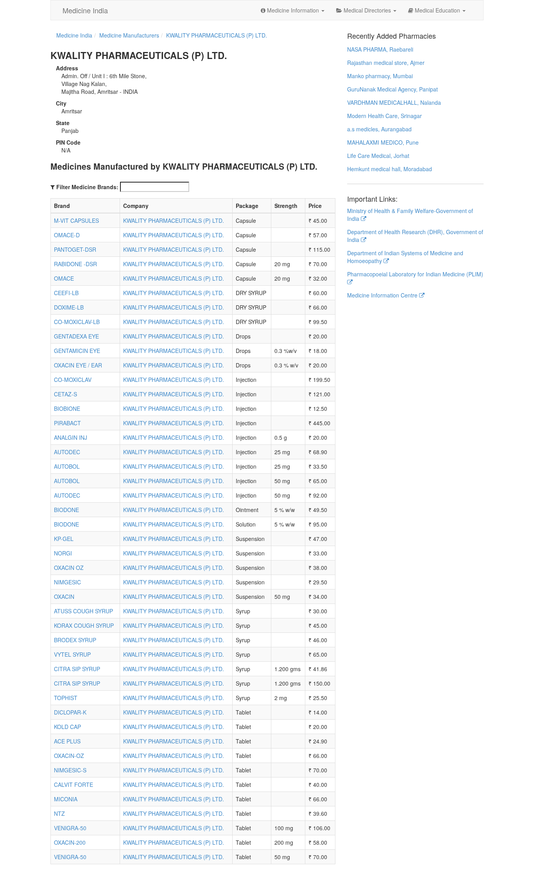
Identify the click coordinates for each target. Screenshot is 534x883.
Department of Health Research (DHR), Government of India (415, 236)
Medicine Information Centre (383, 295)
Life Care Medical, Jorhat (378, 155)
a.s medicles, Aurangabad (379, 129)
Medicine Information (293, 10)
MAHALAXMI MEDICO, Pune (383, 142)
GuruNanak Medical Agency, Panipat (392, 89)
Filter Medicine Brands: (87, 187)
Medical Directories (367, 10)
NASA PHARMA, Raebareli (380, 49)
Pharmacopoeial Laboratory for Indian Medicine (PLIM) (415, 274)
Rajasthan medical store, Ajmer (386, 62)
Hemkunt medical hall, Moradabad (389, 169)
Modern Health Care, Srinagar (384, 116)
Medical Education (437, 10)
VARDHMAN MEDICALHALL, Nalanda (394, 102)
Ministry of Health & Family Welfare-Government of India (410, 214)
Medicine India (85, 10)
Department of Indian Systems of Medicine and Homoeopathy (405, 257)
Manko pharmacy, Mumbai (380, 76)
